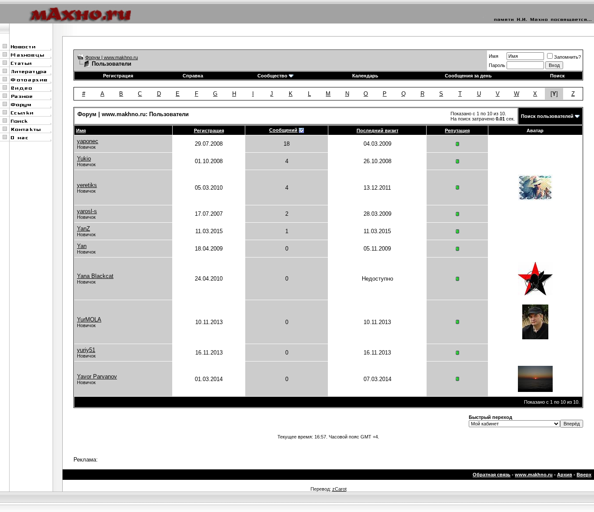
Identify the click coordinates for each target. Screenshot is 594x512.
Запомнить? (567, 57)
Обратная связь (492, 474)
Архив (564, 474)
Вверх (584, 474)
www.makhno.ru (534, 474)
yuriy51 (86, 350)
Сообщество (272, 75)
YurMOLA (89, 319)
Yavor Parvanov (97, 376)
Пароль (497, 65)
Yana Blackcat (95, 276)
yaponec (87, 141)
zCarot (339, 489)
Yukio (84, 158)
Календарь (365, 75)
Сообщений (283, 130)
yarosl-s (87, 211)
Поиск (557, 75)
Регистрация (118, 75)
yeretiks (87, 185)
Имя (493, 56)
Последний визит (377, 130)
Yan (82, 246)
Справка (193, 75)
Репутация (457, 130)
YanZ (83, 228)
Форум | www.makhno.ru (111, 57)
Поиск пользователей (547, 116)
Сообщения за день (468, 75)
